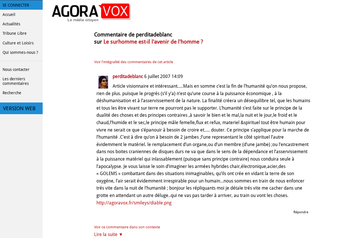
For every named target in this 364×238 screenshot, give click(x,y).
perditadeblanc (128, 76)
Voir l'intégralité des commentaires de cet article (133, 62)
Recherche (12, 93)
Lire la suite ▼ (108, 234)
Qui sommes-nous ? (20, 52)
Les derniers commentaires (16, 81)
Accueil (9, 14)
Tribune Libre (15, 33)
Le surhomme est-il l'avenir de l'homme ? (153, 42)
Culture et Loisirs (18, 43)
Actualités (11, 24)
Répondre (300, 212)
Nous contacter (16, 69)
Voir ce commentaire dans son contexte (127, 227)
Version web (19, 108)
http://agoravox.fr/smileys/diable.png (133, 203)
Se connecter (16, 5)
